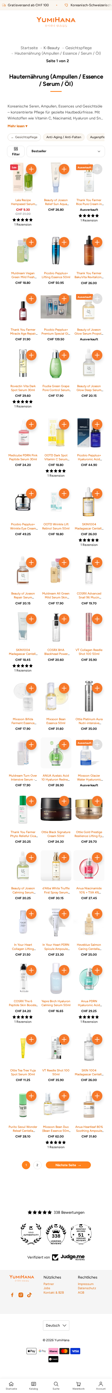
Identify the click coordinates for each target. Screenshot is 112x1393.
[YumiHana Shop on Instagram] (21, 1295)
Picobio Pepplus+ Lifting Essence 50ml (56, 275)
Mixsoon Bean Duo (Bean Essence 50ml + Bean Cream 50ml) (56, 1130)
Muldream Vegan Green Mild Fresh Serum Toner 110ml (23, 277)
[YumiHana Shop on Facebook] (12, 1295)
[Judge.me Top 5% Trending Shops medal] (81, 1234)
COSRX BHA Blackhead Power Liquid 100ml (56, 654)
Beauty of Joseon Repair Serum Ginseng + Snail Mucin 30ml (23, 599)
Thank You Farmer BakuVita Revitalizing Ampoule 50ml (88, 277)
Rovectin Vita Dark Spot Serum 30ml (23, 388)
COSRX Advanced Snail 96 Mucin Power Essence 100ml (89, 599)
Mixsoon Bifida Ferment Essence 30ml (22, 723)
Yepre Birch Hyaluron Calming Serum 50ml (56, 1003)
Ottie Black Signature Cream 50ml (55, 834)
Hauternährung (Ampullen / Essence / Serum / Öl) (58, 53)
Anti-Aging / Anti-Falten (63, 137)
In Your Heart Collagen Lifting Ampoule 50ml (23, 948)
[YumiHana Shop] (56, 22)
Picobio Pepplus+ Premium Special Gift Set (55, 333)
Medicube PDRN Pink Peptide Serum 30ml (23, 457)
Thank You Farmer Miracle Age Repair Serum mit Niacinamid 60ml (23, 335)
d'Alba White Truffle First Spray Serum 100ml (56, 892)
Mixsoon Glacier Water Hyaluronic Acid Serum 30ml (89, 779)
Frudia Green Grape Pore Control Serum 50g (56, 390)
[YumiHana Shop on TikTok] (29, 1295)
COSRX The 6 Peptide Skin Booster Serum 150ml (23, 1005)
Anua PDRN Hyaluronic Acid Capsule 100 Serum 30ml (89, 1007)
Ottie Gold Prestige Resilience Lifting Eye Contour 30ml (88, 836)
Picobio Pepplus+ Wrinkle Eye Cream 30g (23, 528)
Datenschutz (87, 1288)
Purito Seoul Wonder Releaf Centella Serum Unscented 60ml (23, 1133)
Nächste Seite (65, 1165)
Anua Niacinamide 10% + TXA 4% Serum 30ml (89, 892)
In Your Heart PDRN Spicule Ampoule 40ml (55, 948)
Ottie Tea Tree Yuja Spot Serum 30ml (23, 1072)
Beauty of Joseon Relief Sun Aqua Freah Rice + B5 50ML (56, 206)
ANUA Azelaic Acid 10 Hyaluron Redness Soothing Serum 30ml (55, 781)
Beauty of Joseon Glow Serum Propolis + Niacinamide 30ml (88, 333)
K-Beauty (51, 48)
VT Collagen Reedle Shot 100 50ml (89, 652)
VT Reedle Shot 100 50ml (56, 1072)
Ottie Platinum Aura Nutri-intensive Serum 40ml (89, 723)
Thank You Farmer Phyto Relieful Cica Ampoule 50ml (23, 836)
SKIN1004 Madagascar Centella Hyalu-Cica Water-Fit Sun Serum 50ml (23, 656)
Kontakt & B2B (53, 1292)
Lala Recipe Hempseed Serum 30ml (23, 204)
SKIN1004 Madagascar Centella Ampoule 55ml (89, 528)
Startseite (29, 48)
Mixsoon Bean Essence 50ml (56, 721)
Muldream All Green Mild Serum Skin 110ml (56, 597)
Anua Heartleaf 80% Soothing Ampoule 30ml (89, 1130)
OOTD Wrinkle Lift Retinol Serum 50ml (56, 526)
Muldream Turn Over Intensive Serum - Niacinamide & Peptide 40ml (23, 781)
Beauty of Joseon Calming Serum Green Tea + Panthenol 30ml (23, 894)
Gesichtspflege (78, 48)
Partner (48, 1284)
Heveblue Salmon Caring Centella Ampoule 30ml (89, 948)
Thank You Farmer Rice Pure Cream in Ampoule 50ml (89, 204)
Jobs (46, 1288)
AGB (81, 1292)
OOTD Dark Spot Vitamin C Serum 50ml (55, 459)
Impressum (86, 1284)
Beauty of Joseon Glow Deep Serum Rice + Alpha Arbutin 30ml (89, 392)
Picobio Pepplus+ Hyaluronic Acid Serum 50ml (89, 459)
